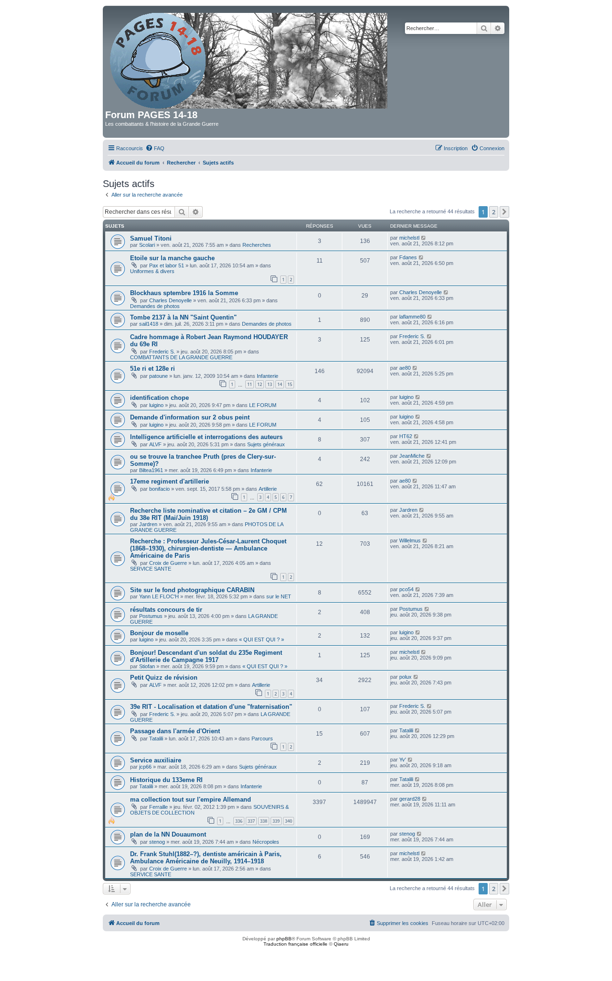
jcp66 (145, 767)
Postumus (151, 616)
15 (289, 384)
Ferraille (158, 807)
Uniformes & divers (152, 271)
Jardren (148, 524)
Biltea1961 (151, 470)
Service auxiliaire (155, 760)
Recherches (256, 245)
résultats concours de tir (166, 609)
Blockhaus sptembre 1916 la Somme (184, 293)
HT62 (405, 436)
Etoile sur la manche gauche (172, 258)
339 (276, 821)
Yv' (402, 759)
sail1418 (148, 324)
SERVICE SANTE (150, 569)
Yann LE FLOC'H (159, 596)
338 (263, 821)
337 (251, 821)
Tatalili (156, 738)
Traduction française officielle (295, 944)
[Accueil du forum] (249, 59)
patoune (158, 376)
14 (279, 384)
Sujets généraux (266, 444)
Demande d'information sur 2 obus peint (190, 417)
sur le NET (278, 596)
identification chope (159, 397)
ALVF (155, 444)
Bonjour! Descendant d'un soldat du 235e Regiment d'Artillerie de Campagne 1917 (206, 656)
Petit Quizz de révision (163, 677)
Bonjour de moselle (159, 633)
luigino (156, 405)
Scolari (147, 245)
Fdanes (408, 257)
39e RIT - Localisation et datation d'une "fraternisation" (211, 706)
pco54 (406, 589)
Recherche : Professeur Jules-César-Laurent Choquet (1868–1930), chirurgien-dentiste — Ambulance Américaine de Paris (208, 548)
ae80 (405, 368)
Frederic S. (162, 351)
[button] (504, 212)
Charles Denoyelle (170, 300)
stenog (157, 842)
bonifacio (159, 489)
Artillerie (268, 489)
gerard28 (409, 799)
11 (249, 384)
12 (259, 384)
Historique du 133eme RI (166, 779)
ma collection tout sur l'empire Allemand (190, 799)
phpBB (284, 938)
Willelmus (410, 540)
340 (288, 821)
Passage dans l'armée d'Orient (175, 731)
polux (405, 677)
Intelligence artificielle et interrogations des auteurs (206, 437)
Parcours (262, 738)
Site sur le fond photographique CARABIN (192, 590)
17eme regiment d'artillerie (169, 481)
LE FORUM (262, 405)
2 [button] (493, 212)
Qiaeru (341, 944)
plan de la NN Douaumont (168, 834)
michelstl (409, 238)
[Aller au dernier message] (424, 238)
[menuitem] (154, 148)
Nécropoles (265, 842)
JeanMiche (412, 456)
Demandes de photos (155, 306)
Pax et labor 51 (166, 265)
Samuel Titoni (151, 238)
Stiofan (147, 666)
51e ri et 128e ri (152, 368)
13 (269, 384)
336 (238, 821)
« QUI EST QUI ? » (261, 639)
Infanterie (267, 376)
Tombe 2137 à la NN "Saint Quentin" (183, 317)
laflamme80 (412, 317)
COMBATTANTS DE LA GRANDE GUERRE (181, 357)
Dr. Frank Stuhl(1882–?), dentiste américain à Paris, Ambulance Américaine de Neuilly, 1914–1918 (206, 857)
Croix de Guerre (168, 563)
